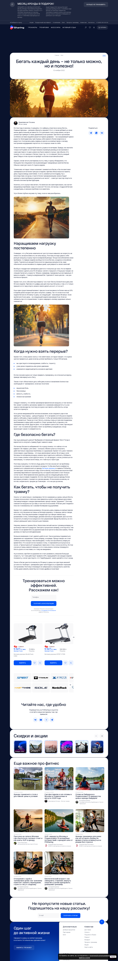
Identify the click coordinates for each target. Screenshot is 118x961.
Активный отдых (69, 27)
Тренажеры (32, 27)
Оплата (86, 932)
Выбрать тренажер (24, 947)
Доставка (87, 930)
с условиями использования (48, 610)
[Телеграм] (51, 719)
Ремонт (87, 937)
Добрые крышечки (69, 930)
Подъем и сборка (90, 934)
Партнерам (66, 932)
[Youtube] (40, 719)
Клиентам (83, 22)
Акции (32, 22)
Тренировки (44, 27)
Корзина (103, 27)
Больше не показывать (96, 4)
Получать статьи (70, 915)
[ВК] (35, 719)
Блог (63, 22)
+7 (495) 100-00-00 (102, 22)
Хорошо (113, 956)
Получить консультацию (44, 603)
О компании (56, 22)
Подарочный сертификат (43, 22)
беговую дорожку (48, 468)
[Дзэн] (46, 719)
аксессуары (55, 27)
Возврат (87, 939)
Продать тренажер (73, 22)
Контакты (91, 22)
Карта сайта (88, 947)
